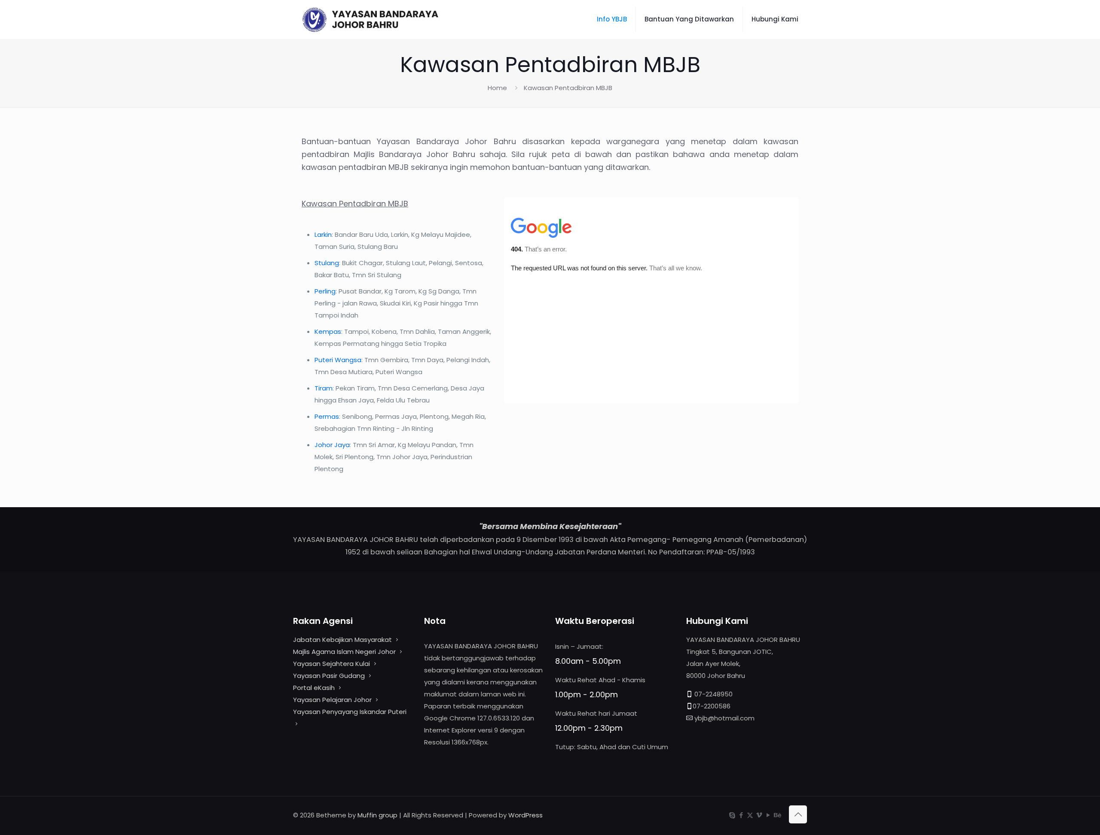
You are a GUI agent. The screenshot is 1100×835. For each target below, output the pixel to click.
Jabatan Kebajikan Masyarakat (342, 639)
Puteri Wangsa (338, 359)
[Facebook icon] (741, 815)
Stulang (327, 262)
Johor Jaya (332, 444)
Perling (325, 291)
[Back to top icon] (798, 814)
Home (497, 87)
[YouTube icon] (768, 815)
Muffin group (377, 815)
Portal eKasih (314, 687)
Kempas (328, 331)
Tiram (324, 388)
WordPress (525, 815)
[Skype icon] (732, 815)
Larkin (323, 234)
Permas (327, 416)
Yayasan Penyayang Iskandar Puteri (349, 711)
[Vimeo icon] (759, 815)
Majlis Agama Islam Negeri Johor (344, 651)
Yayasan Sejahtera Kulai (332, 663)
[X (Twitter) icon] (750, 815)
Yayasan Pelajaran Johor (333, 699)
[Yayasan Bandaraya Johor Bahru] (386, 19)
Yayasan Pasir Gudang (329, 675)
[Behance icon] (777, 815)
